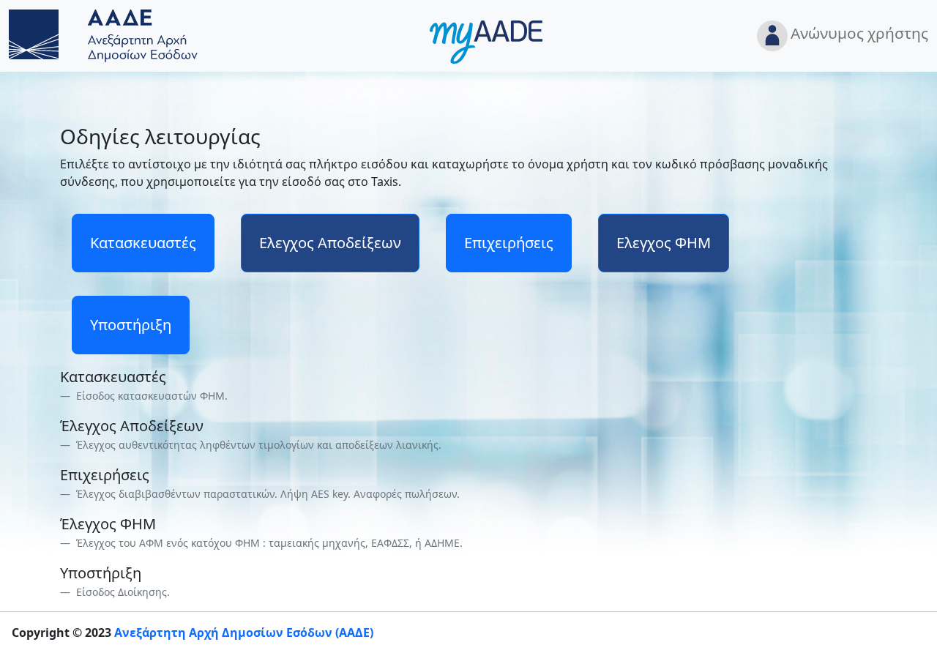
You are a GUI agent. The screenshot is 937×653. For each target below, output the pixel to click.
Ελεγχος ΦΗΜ (663, 243)
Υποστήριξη (130, 325)
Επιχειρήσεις (508, 243)
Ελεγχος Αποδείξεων (330, 243)
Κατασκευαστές (143, 243)
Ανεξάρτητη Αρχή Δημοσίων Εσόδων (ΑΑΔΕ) (243, 632)
